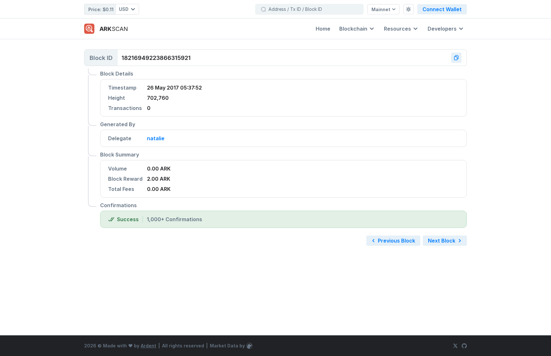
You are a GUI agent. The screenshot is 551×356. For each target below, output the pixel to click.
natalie (156, 138)
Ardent (148, 345)
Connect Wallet (442, 9)
